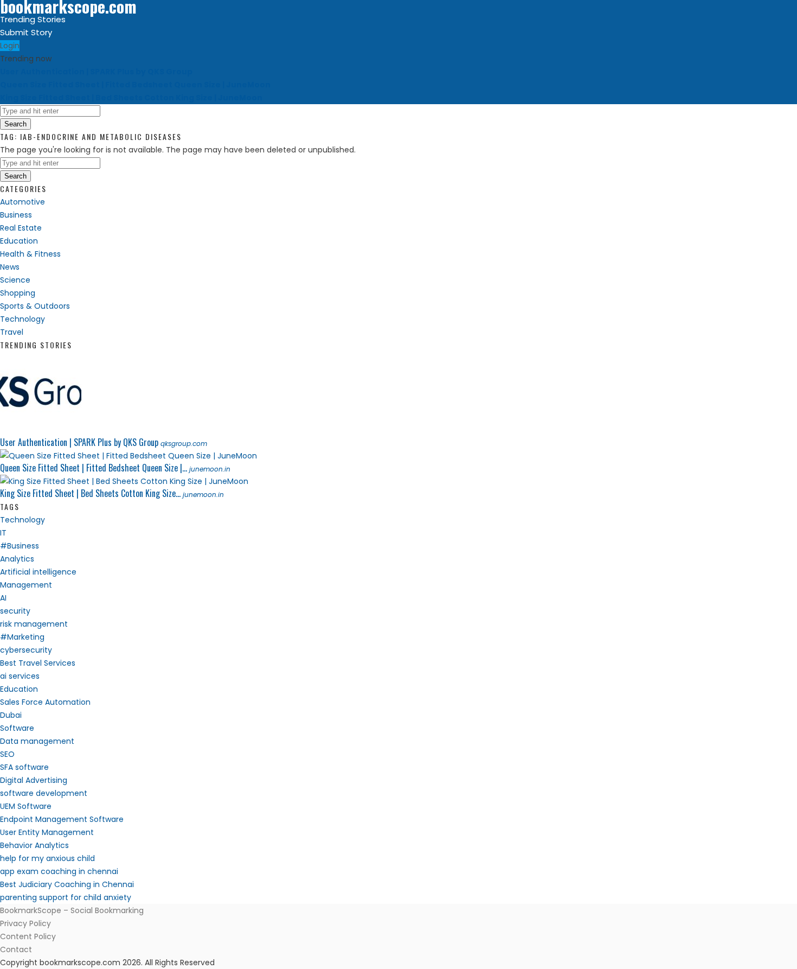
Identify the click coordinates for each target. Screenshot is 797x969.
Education (19, 240)
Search (15, 124)
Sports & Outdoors (35, 306)
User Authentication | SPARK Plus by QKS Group (96, 71)
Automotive (22, 201)
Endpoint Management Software (62, 819)
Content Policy (28, 936)
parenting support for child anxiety (65, 897)
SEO (7, 754)
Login (10, 45)
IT (3, 532)
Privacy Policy (25, 923)
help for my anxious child (47, 858)
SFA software (24, 767)
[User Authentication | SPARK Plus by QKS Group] (40, 430)
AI (3, 597)
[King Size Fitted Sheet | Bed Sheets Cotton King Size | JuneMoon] (124, 481)
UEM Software (26, 806)
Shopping (17, 293)
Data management (37, 741)
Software (17, 728)
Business (16, 214)
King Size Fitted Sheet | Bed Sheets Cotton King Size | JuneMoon (131, 97)
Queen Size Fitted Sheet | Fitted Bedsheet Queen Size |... (93, 467)
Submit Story (26, 32)
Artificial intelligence (38, 571)
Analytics (17, 558)
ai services (20, 676)
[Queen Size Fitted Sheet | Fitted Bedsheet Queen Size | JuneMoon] (128, 455)
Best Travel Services (37, 663)
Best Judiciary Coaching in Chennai (67, 884)
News (10, 267)
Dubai (11, 715)
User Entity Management (47, 832)
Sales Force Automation (45, 702)
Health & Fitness (30, 253)
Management (26, 584)
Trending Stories (33, 19)
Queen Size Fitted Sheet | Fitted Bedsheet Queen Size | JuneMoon (135, 84)
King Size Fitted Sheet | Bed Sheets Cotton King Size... (90, 493)
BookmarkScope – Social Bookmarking (72, 910)
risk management (34, 624)
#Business (19, 545)
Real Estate (21, 227)
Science (15, 280)
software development (43, 793)
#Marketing (22, 637)
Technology (22, 319)
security (15, 610)
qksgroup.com (183, 443)
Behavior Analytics (34, 845)
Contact (16, 949)
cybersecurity (26, 650)
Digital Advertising (33, 780)
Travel (11, 332)
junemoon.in (209, 469)
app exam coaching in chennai (59, 871)
